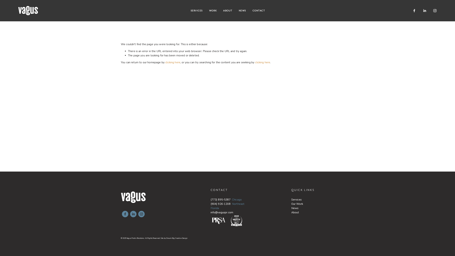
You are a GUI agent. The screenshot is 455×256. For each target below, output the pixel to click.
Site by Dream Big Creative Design (174, 238)
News (242, 10)
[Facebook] (414, 11)
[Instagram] (435, 11)
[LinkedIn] (425, 11)
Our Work (297, 204)
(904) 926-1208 (221, 204)
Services (197, 10)
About (227, 10)
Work (213, 10)
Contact (259, 10)
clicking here (172, 62)
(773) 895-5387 (221, 199)
